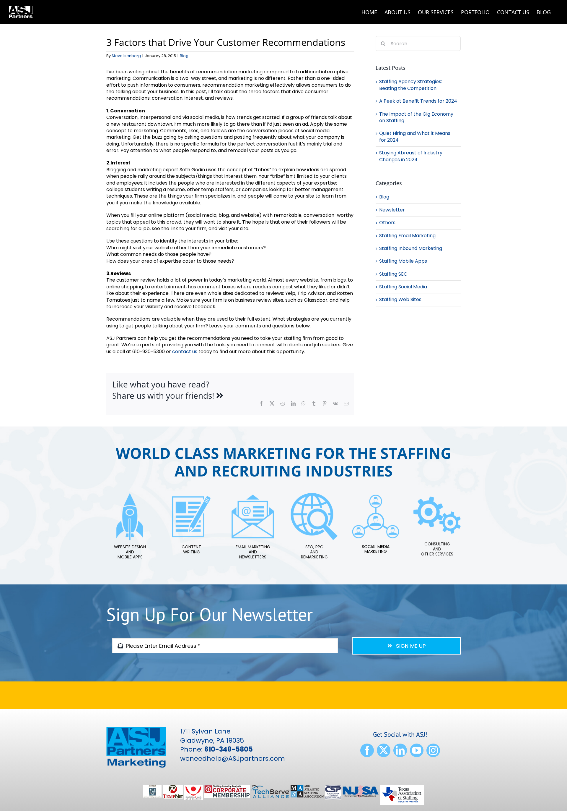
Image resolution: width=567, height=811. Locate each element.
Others (387, 222)
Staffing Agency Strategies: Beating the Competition (410, 84)
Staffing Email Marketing (407, 235)
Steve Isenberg (126, 56)
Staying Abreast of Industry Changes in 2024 (410, 156)
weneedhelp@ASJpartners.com (232, 758)
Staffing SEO (393, 274)
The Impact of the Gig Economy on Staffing (416, 117)
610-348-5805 (228, 749)
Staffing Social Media (403, 287)
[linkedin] (400, 750)
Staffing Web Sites (400, 299)
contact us (184, 351)
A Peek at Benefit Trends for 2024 (418, 101)
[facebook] (367, 750)
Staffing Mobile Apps (403, 261)
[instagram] (433, 750)
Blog (184, 56)
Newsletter (392, 210)
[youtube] (416, 750)
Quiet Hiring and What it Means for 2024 (414, 136)
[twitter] (383, 750)
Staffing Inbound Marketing (410, 248)
